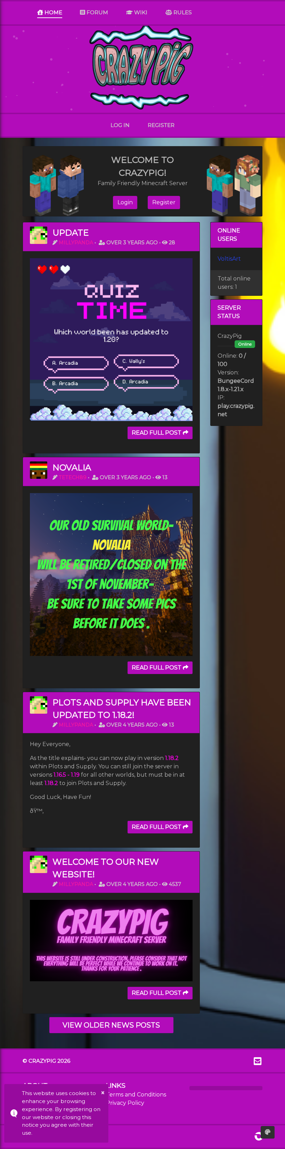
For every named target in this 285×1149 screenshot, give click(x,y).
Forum (96, 12)
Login (125, 202)
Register (161, 125)
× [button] (103, 1092)
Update (70, 233)
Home (52, 12)
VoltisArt (229, 258)
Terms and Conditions (136, 1094)
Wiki (140, 12)
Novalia (71, 467)
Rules (182, 12)
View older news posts (111, 1025)
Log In (120, 125)
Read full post (157, 432)
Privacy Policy (125, 1103)
